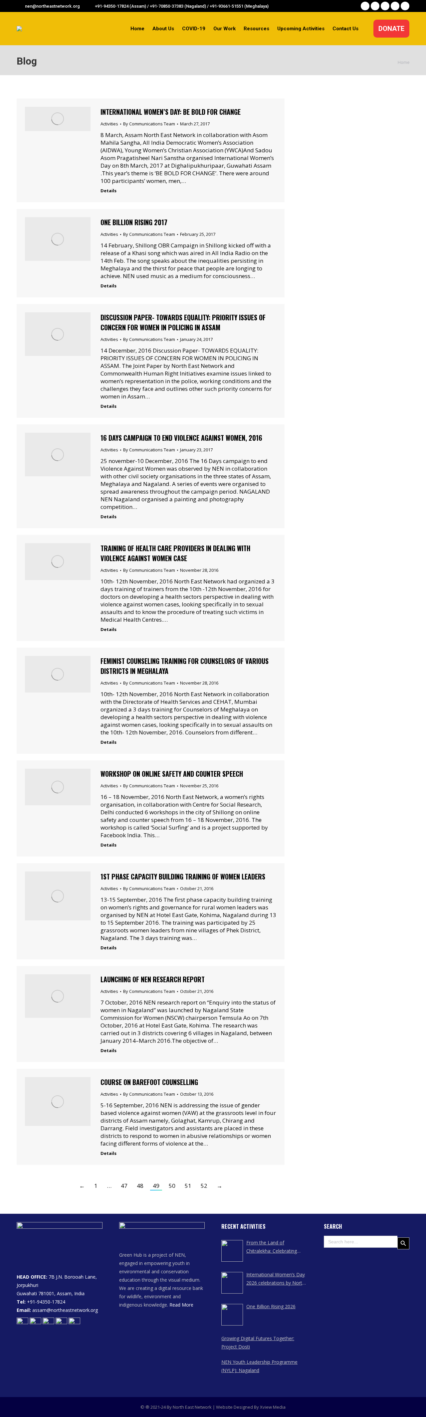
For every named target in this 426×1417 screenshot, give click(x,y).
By (149, 124)
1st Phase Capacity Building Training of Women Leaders (183, 876)
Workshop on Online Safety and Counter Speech (172, 774)
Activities (109, 124)
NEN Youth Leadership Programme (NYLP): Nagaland (259, 1366)
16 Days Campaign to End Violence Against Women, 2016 (181, 438)
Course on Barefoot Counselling (149, 1082)
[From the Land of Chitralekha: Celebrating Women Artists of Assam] (232, 1251)
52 (204, 1185)
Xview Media (273, 1407)
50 (172, 1185)
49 (156, 1185)
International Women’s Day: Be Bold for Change (171, 112)
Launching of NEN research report (153, 979)
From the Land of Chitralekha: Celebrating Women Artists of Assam (273, 1247)
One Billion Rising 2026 (271, 1306)
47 (124, 1185)
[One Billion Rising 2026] (232, 1315)
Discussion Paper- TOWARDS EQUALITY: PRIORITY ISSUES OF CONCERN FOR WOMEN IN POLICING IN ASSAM (183, 322)
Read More (181, 1305)
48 (140, 1185)
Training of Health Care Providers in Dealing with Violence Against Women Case (175, 553)
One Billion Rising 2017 (134, 222)
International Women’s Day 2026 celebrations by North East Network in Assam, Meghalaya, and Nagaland (275, 1279)
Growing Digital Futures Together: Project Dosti (257, 1342)
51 (188, 1185)
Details (108, 191)
